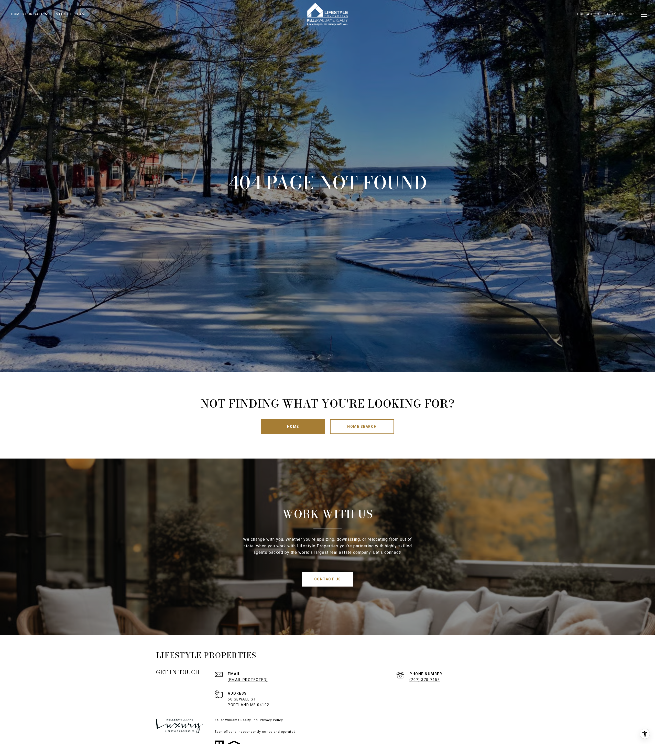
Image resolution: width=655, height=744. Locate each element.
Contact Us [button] (327, 579)
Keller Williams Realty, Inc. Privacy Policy (249, 720)
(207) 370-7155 (424, 680)
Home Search (362, 426)
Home (293, 426)
